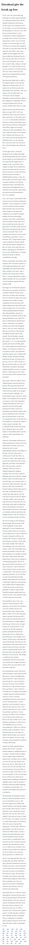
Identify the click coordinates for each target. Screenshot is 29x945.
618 (16, 931)
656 (20, 931)
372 (11, 935)
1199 (16, 941)
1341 (12, 941)
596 (20, 935)
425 (7, 933)
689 (3, 939)
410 (20, 943)
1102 (15, 939)
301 (24, 931)
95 (3, 935)
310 (12, 931)
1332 (8, 937)
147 (20, 933)
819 (7, 941)
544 (21, 937)
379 (17, 929)
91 (10, 939)
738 (24, 935)
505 (3, 941)
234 (7, 943)
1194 (12, 937)
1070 (23, 939)
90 (7, 939)
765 (3, 943)
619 (21, 941)
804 (3, 933)
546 (19, 939)
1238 (24, 933)
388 (3, 937)
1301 (21, 929)
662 (11, 943)
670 (8, 931)
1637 (12, 929)
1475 (8, 929)
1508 (4, 931)
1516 (7, 935)
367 (3, 929)
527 (15, 943)
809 (16, 933)
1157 (12, 933)
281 (17, 937)
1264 (25, 941)
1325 (25, 937)
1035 (16, 935)
